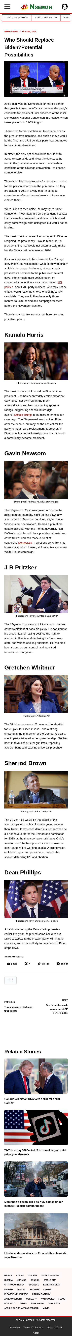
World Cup (50, 1280)
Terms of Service (33, 1327)
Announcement (13, 1299)
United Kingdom (50, 1275)
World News (11, 31)
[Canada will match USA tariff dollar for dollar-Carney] (36, 1076)
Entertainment (51, 1285)
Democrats (25, 542)
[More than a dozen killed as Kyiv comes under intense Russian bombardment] (36, 1179)
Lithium (47, 1289)
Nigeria (8, 1280)
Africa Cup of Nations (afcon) (21, 1308)
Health (21, 1289)
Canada (35, 1280)
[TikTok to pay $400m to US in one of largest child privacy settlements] (36, 1127)
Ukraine (32, 1275)
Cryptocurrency (14, 1285)
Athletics (54, 1303)
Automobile (47, 1299)
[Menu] (7, 7)
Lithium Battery (41, 1294)
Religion (34, 1289)
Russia (20, 1275)
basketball (38, 1303)
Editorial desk (55, 1327)
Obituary (31, 1299)
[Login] (65, 7)
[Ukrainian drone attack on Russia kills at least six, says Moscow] (36, 1230)
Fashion (8, 1289)
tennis (23, 1303)
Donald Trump (23, 414)
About (36, 1332)
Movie (46, 1308)
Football (9, 1303)
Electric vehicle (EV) (16, 1294)
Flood (61, 1299)
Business (34, 1285)
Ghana (8, 1275)
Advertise (14, 1327)
